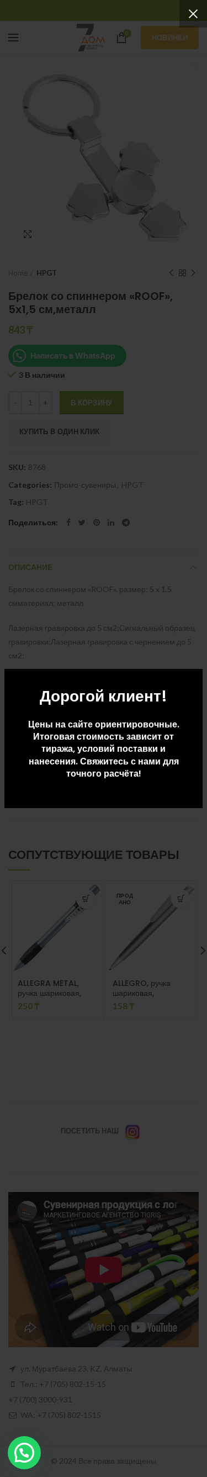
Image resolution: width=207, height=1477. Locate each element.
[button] (24, 1452)
